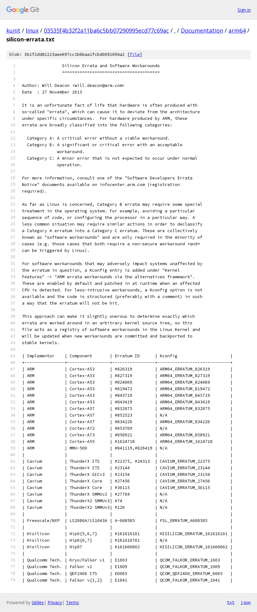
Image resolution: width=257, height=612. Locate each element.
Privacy (55, 602)
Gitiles (38, 602)
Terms (72, 602)
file (135, 54)
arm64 (237, 30)
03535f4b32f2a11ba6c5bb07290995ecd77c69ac (106, 30)
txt (230, 602)
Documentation (202, 30)
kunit (13, 30)
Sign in (244, 10)
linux (32, 30)
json (246, 602)
